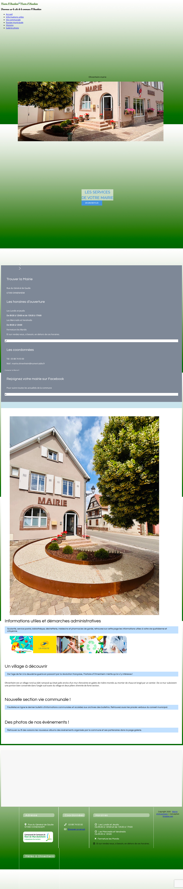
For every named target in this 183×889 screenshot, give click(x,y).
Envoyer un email (76, 829)
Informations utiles (15, 17)
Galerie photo (12, 28)
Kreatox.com (168, 816)
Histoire (9, 25)
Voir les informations (12, 658)
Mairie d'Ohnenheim (9, 3)
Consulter (8, 714)
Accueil (9, 14)
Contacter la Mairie (11, 370)
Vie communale (13, 19)
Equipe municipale (14, 22)
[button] (90, 264)
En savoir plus (10, 691)
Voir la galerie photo (12, 736)
